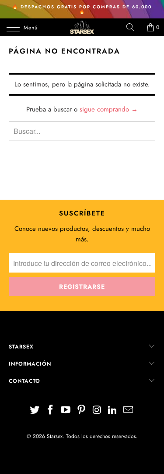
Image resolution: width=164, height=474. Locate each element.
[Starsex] (82, 27)
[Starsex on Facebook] (50, 410)
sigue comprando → (109, 109)
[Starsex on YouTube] (66, 410)
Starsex (55, 436)
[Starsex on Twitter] (35, 410)
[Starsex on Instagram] (97, 410)
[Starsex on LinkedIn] (112, 410)
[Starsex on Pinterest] (81, 410)
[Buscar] (133, 27)
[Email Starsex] (128, 410)
